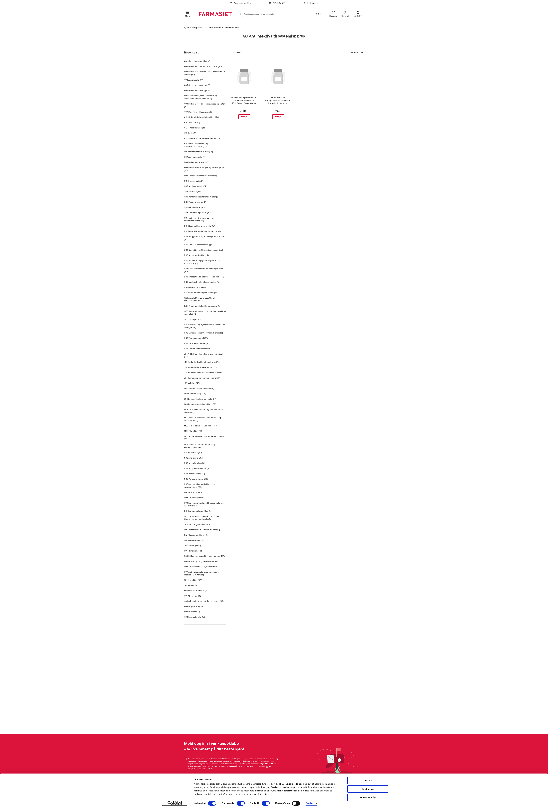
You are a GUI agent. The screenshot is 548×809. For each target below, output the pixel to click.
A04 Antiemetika (193, 80)
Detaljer (309, 803)
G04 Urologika (192, 319)
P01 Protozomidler (194, 492)
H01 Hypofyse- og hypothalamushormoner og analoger (204, 326)
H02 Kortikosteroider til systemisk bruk (203, 333)
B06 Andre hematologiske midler (200, 176)
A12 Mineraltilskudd (195, 128)
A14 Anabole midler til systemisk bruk (202, 138)
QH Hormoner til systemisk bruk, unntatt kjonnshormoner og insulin (203, 517)
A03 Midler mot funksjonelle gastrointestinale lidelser (204, 73)
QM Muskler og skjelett (195, 535)
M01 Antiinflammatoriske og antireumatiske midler (203, 411)
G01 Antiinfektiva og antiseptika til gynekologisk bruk (200, 299)
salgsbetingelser (194, 769)
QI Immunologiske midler (197, 524)
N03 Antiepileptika (194, 463)
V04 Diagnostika (193, 606)
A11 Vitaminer (192, 122)
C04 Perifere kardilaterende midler (201, 197)
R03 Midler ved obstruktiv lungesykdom (204, 556)
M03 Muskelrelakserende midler (200, 426)
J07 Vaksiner (192, 383)
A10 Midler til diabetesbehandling (201, 117)
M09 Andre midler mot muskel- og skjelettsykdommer (200, 446)
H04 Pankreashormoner (196, 343)
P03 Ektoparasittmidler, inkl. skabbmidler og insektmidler (203, 504)
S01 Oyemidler (193, 580)
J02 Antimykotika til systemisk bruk (201, 362)
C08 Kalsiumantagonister (197, 212)
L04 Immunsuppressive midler (200, 404)
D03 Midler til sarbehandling (198, 245)
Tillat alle (367, 780)
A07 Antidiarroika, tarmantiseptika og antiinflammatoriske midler (204, 97)
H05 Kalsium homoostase (197, 348)
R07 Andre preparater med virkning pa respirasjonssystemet (201, 573)
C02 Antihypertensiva (195, 186)
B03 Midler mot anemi (196, 162)
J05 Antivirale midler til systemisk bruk (203, 372)
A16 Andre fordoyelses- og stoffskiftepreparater (202, 145)
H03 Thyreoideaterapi (196, 338)
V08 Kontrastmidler (195, 617)
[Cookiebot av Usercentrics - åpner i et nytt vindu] (174, 803)
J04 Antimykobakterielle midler (200, 367)
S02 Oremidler (192, 585)
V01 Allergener (193, 596)
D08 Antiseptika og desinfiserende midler (204, 277)
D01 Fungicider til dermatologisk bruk (202, 231)
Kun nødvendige (368, 797)
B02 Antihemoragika (195, 157)
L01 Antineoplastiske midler (199, 388)
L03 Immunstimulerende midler (200, 399)
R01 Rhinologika (193, 551)
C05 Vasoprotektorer (195, 202)
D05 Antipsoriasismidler (196, 255)
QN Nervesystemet (194, 540)
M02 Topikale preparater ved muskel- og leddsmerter (202, 419)
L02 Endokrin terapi (195, 394)
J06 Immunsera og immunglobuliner (202, 378)
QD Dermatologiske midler (197, 511)
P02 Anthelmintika (194, 497)
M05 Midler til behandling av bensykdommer (204, 437)
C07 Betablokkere (194, 207)
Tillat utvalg (368, 789)
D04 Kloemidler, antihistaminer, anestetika (204, 250)
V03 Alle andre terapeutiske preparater (203, 601)
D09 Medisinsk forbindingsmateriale (201, 282)
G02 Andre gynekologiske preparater (202, 306)
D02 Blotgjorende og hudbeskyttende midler (204, 238)
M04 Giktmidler (193, 431)
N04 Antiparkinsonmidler (197, 468)
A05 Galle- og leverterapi (197, 85)
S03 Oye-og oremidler (195, 590)
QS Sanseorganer (193, 545)
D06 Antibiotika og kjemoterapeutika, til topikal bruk (202, 262)
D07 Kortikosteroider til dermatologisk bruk (203, 270)
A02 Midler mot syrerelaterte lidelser (203, 66)
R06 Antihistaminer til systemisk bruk (202, 566)
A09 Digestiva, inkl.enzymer (198, 112)
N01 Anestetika (193, 452)
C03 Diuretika (192, 191)
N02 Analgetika (193, 458)
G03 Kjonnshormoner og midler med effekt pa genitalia (205, 312)
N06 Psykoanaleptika (196, 479)
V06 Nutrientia (192, 612)
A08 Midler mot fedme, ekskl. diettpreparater (204, 105)
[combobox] (280, 14)
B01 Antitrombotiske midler (198, 152)
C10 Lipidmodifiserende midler (199, 226)
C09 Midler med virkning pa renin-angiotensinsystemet (202, 219)
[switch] (241, 803)
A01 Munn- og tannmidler (197, 61)
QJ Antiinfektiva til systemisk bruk (202, 529)
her (267, 766)
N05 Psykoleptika (194, 474)
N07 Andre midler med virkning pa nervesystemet (199, 485)
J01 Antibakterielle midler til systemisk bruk (203, 355)
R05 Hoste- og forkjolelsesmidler (200, 561)
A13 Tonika (190, 133)
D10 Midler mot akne (195, 287)
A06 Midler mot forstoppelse (199, 90)
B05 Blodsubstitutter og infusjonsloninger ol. (204, 169)
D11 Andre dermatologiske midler (200, 292)
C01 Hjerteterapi (193, 181)
